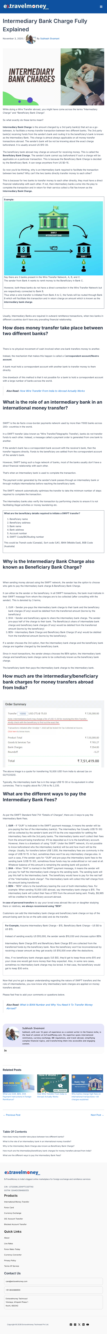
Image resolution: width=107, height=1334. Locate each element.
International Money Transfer (16, 1202)
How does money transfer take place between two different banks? (33, 1136)
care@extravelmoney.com (16, 1281)
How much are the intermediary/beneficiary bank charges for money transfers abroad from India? (47, 1151)
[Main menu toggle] (101, 7)
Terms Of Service (11, 1266)
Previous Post (11, 1115)
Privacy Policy (10, 1260)
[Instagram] (75, 1324)
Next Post (97, 1115)
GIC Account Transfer (13, 1219)
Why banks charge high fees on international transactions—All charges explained (86, 1097)
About (6, 1238)
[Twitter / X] (79, 1324)
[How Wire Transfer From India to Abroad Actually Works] (53, 1083)
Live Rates (8, 1243)
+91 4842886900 (13, 1290)
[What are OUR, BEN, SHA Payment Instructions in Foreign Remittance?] (18, 1083)
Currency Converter (13, 1255)
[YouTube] (87, 1324)
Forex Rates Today (12, 1249)
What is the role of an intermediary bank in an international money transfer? (37, 1141)
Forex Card (9, 1207)
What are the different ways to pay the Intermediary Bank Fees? (32, 1155)
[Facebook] (71, 1324)
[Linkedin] (5, 1050)
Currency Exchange (12, 1213)
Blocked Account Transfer (15, 1224)
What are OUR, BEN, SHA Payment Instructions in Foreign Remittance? (17, 1097)
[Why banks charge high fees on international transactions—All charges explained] (87, 1083)
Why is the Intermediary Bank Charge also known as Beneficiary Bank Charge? (38, 1146)
